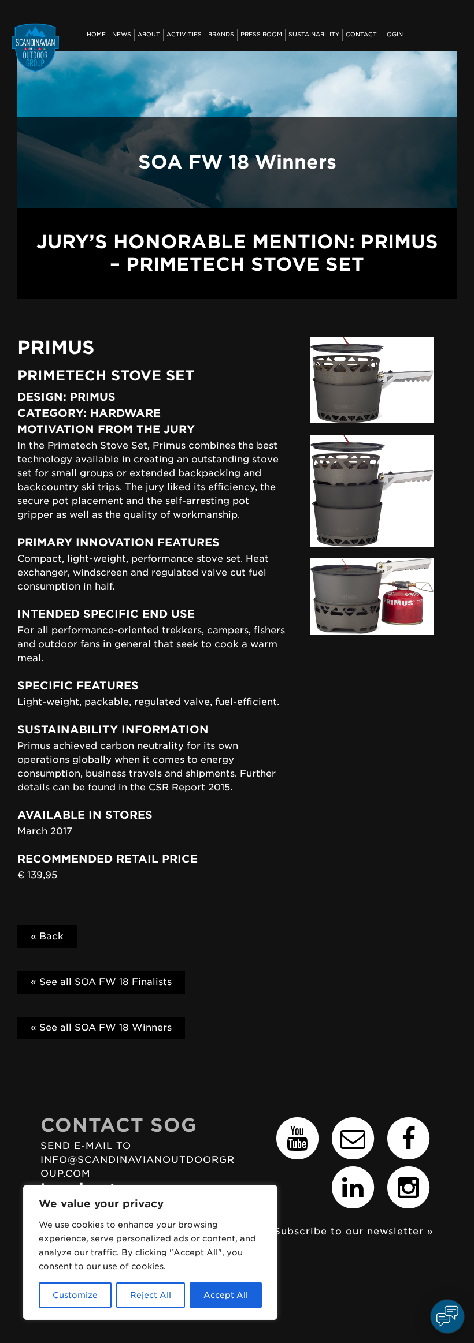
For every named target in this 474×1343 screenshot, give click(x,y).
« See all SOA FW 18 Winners (101, 1027)
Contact (361, 34)
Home (96, 34)
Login (393, 34)
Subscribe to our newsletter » (354, 1231)
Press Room (261, 34)
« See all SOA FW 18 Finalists (101, 981)
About (149, 34)
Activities (184, 34)
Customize (75, 1295)
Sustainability (313, 34)
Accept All (225, 1295)
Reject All (150, 1295)
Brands (221, 34)
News (121, 34)
